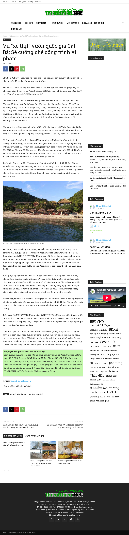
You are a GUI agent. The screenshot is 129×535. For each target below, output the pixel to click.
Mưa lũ (116, 359)
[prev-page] (4, 470)
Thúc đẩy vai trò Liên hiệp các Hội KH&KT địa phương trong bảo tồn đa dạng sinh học (108, 159)
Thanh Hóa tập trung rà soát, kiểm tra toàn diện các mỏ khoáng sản (41, 463)
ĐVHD (112, 392)
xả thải (112, 380)
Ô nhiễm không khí (96, 384)
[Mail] (64, 519)
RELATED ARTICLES (13, 436)
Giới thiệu (6, 2)
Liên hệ (30, 2)
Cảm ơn (14, 2)
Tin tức (29, 23)
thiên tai (113, 371)
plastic (93, 367)
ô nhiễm (94, 392)
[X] (11, 68)
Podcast (38, 2)
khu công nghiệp (110, 354)
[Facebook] (5, 68)
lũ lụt (92, 358)
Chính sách (16, 29)
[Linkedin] (57, 519)
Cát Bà (12, 394)
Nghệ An (97, 363)
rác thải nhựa (113, 367)
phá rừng (115, 362)
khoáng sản (94, 355)
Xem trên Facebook (96, 230)
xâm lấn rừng (21, 394)
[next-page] (8, 470)
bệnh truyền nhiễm (100, 337)
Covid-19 (107, 341)
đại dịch (115, 396)
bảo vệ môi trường (99, 333)
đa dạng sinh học (100, 396)
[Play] (91, 306)
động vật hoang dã (99, 400)
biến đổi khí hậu (100, 325)
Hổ (98, 350)
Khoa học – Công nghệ (93, 23)
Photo (96, 226)
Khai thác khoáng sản (109, 350)
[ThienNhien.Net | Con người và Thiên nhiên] (64, 12)
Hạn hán (93, 350)
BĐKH (113, 329)
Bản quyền (22, 2)
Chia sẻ (94, 233)
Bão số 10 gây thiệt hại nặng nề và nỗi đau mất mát (108, 187)
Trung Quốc (95, 379)
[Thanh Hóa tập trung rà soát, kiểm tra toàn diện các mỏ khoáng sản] (43, 450)
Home (5, 36)
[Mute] (119, 306)
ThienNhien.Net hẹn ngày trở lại (104, 151)
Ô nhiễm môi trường (104, 388)
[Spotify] (71, 519)
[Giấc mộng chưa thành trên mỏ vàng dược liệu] (70, 450)
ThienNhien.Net (103, 206)
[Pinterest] (16, 68)
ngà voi (104, 363)
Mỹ (91, 363)
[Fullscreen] (123, 306)
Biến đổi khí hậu (98, 329)
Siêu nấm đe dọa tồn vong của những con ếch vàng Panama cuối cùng (20, 426)
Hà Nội (117, 346)
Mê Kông (100, 359)
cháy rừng (116, 338)
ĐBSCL (102, 393)
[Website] (77, 519)
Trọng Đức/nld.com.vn (20, 381)
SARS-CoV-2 (95, 372)
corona (94, 342)
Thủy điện (97, 375)
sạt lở (104, 371)
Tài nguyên (57, 23)
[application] (107, 297)
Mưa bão (108, 359)
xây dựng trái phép (35, 394)
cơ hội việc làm (95, 346)
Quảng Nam (101, 367)
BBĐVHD (97, 321)
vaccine (106, 380)
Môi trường (73, 23)
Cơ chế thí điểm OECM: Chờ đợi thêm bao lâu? (107, 179)
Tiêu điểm (41, 23)
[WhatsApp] (22, 68)
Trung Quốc (111, 375)
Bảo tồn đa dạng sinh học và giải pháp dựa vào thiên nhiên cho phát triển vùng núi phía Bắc (108, 170)
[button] (123, 23)
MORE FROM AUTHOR (34, 436)
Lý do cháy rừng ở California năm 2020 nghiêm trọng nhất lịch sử (65, 426)
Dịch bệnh (107, 346)
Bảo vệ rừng (115, 333)
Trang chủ (16, 23)
